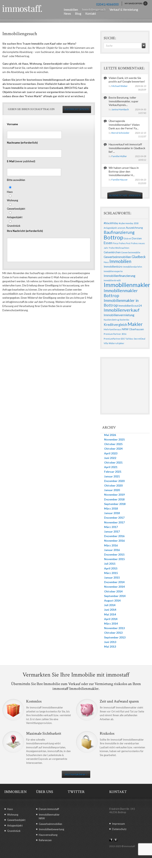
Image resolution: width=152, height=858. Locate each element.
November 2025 (114, 439)
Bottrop (113, 237)
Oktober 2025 (113, 444)
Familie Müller (119, 156)
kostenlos (124, 319)
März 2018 (111, 508)
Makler (135, 324)
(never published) (21, 161)
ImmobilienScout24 (130, 305)
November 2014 (114, 586)
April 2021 (110, 467)
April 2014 (110, 619)
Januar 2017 (112, 531)
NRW (125, 329)
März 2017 (111, 527)
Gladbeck (139, 257)
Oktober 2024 (113, 448)
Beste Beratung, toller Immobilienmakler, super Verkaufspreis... (123, 101)
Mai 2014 (110, 614)
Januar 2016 (112, 550)
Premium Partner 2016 (115, 334)
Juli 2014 (109, 605)
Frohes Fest (124, 243)
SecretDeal (139, 338)
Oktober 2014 (113, 591)
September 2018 (114, 504)
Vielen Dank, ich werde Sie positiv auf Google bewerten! (127, 79)
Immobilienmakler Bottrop (121, 293)
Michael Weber (119, 85)
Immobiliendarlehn (132, 266)
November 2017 (114, 522)
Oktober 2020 (113, 485)
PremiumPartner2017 (114, 338)
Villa (106, 343)
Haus (10, 191)
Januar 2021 (112, 476)
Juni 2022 (110, 458)
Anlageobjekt (14, 217)
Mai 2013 (110, 646)
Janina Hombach (120, 109)
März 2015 (111, 573)
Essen (108, 243)
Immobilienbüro (113, 266)
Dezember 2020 (114, 481)
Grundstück (13, 225)
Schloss (129, 338)
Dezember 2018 (114, 499)
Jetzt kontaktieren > (76, 774)
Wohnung (12, 200)
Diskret (127, 238)
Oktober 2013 (113, 632)
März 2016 (111, 545)
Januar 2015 (112, 577)
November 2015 (114, 559)
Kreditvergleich (115, 324)
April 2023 (110, 453)
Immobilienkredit (112, 280)
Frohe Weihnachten (119, 248)
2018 (136, 223)
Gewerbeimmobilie (130, 252)
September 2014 (114, 596)
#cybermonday (126, 223)
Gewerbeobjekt (16, 208)
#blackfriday (111, 223)
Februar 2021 (112, 471)
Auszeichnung (134, 227)
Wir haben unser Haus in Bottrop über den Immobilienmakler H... (124, 171)
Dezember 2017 (114, 517)
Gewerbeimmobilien (117, 257)
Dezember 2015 (114, 554)
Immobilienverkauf (122, 310)
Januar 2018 (112, 513)
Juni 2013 (110, 642)
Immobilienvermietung (119, 315)
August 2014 (112, 600)
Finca (115, 243)
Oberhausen (136, 329)
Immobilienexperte (113, 271)
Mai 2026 (110, 435)
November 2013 (114, 628)
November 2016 (114, 540)
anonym (121, 227)
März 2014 (111, 623)
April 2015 (110, 568)
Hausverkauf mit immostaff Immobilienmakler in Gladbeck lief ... (127, 148)
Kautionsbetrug (111, 319)
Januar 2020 (112, 490)
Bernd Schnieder (120, 132)
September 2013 (114, 637)
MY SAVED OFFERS (135, 3)
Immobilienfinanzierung (119, 275)
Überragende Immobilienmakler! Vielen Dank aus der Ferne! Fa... (124, 124)
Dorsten (137, 238)
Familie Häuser (119, 179)
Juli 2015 (109, 563)
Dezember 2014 (114, 582)
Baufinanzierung (119, 232)
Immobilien (120, 261)
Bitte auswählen (16, 179)
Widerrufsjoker (116, 343)
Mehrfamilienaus (112, 329)
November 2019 (114, 494)
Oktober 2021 (113, 462)
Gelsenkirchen (112, 252)
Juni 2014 (110, 609)
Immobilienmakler (127, 284)
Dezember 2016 (114, 536)
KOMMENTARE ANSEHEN (125, 195)
